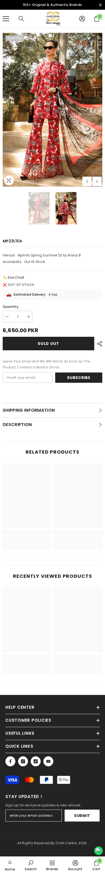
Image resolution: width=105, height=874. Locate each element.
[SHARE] (98, 343)
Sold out (48, 343)
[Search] (21, 18)
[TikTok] (36, 761)
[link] (27, 538)
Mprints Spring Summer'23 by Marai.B (49, 255)
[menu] (6, 18)
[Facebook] (10, 761)
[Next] (97, 181)
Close (100, 5)
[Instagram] (23, 761)
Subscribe (78, 377)
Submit (82, 815)
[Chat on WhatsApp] (98, 850)
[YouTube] (48, 761)
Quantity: (11, 306)
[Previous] (87, 181)
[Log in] (82, 18)
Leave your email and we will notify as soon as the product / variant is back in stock (46, 364)
